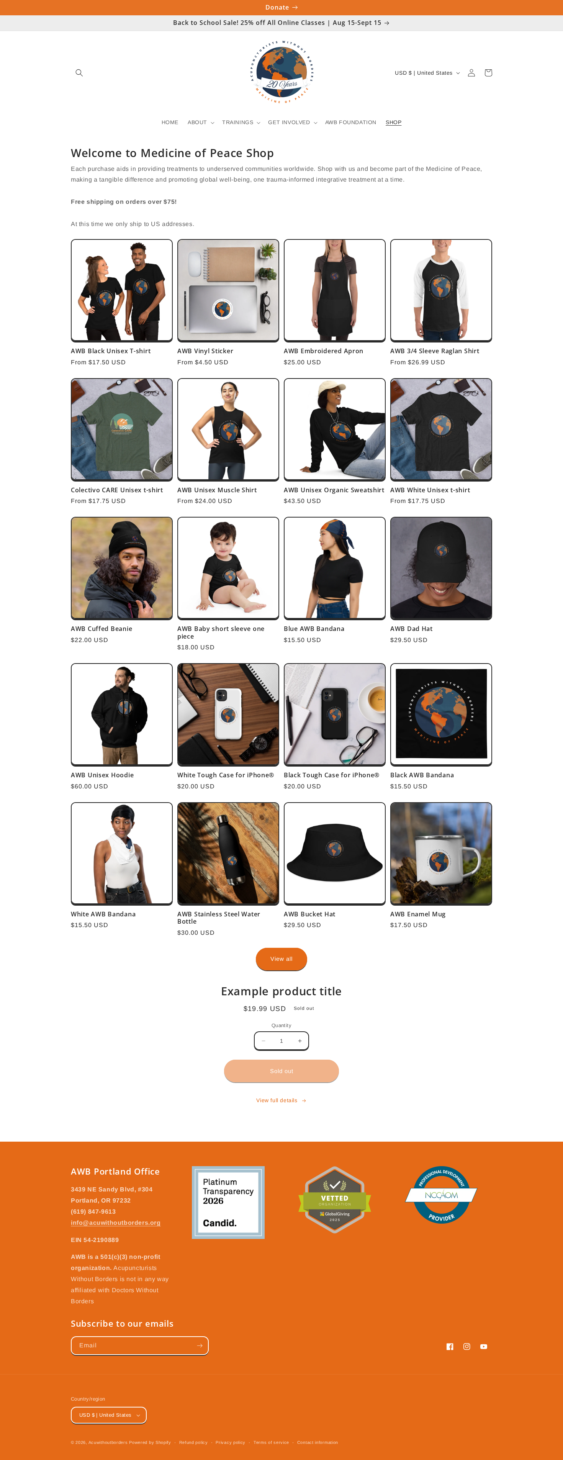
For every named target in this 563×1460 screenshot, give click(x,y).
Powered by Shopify (150, 1442)
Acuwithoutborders (108, 1442)
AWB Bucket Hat (310, 914)
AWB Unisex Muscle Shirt (217, 490)
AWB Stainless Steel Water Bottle (218, 918)
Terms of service (271, 1442)
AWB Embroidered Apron (323, 351)
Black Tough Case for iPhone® (332, 775)
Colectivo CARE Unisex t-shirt (117, 490)
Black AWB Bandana (422, 775)
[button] (79, 72)
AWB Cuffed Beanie (101, 629)
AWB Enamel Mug (418, 914)
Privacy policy (230, 1442)
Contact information (317, 1442)
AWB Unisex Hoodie (102, 775)
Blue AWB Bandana (314, 629)
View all (281, 958)
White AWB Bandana (103, 914)
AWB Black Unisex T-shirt (111, 351)
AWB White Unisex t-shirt (430, 490)
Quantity (281, 1025)
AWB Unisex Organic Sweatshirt (334, 490)
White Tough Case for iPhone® (225, 775)
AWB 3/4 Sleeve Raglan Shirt (434, 351)
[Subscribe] (199, 1345)
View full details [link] (276, 1100)
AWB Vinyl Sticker (205, 351)
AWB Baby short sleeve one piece (221, 632)
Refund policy (193, 1442)
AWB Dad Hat (411, 629)
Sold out (281, 1071)
